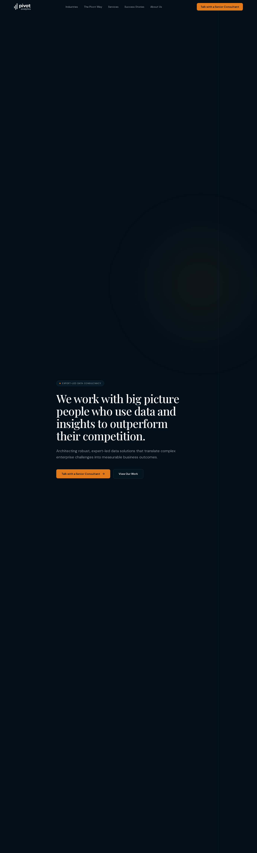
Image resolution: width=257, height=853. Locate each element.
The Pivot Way (93, 6)
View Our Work (128, 473)
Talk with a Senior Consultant (220, 6)
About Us (156, 6)
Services (113, 6)
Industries (72, 6)
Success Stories (134, 6)
